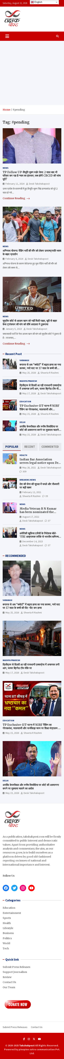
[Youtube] (39, 1039)
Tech (6, 948)
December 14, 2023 (32, 541)
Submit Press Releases (16, 967)
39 (46, 496)
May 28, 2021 (29, 467)
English (38, 2)
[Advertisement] (32, 73)
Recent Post (13, 354)
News (5, 168)
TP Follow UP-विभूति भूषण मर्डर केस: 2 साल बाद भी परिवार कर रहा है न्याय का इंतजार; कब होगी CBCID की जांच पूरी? (32, 175)
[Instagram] (28, 1039)
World (6, 943)
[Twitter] (34, 1039)
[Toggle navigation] (7, 36)
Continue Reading (14, 198)
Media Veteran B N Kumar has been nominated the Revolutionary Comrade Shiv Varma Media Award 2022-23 (40, 514)
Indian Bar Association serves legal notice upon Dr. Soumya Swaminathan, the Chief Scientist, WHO (39, 465)
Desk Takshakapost (39, 183)
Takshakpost (27, 1045)
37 (49, 520)
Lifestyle (8, 928)
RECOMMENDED (15, 556)
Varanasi (24, 360)
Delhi (22, 422)
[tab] (12, 447)
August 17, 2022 (30, 516)
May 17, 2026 (29, 393)
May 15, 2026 (29, 413)
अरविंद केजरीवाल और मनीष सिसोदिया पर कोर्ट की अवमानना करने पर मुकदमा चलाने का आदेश (39, 430)
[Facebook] (24, 1039)
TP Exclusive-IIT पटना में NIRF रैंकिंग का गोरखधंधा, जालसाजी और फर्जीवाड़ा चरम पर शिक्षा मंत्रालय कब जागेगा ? (40, 411)
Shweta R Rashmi (50, 372)
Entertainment (12, 913)
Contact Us (9, 982)
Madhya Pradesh (28, 381)
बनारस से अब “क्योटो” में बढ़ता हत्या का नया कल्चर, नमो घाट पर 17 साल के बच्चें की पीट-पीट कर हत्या (40, 368)
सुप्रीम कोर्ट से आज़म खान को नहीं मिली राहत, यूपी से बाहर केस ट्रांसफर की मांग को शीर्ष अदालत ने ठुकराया (30, 322)
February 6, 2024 (14, 258)
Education (25, 401)
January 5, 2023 (14, 328)
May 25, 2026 (29, 372)
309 (24, 471)
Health (23, 455)
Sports (7, 918)
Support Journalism (15, 972)
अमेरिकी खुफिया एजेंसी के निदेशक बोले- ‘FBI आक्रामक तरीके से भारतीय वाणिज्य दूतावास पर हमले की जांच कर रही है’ (39, 537)
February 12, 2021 (31, 492)
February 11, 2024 (15, 183)
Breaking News (28, 479)
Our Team (9, 987)
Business (8, 933)
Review (7, 977)
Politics (7, 938)
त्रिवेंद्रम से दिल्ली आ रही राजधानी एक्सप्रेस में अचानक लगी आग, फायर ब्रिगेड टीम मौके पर (40, 389)
